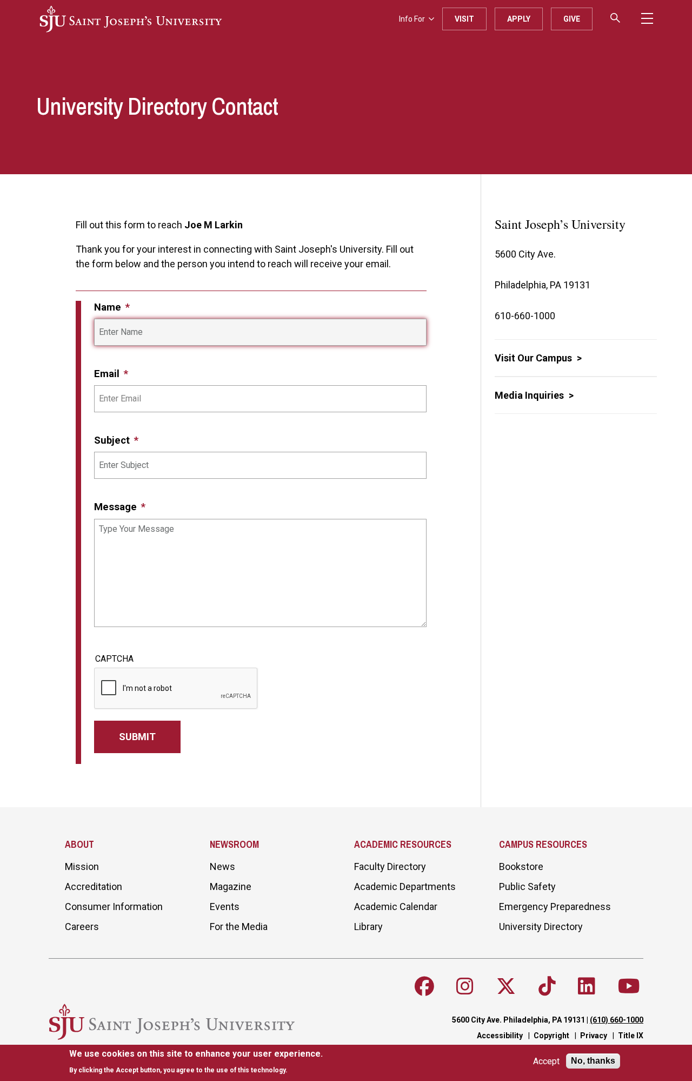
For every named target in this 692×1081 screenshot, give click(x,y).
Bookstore (521, 866)
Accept (546, 1061)
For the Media (239, 926)
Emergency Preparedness (555, 906)
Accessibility (500, 1035)
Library (368, 926)
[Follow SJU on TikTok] (547, 986)
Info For (412, 19)
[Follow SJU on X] (506, 986)
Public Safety (527, 886)
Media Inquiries (530, 395)
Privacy (593, 1035)
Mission (82, 866)
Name (109, 307)
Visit (464, 19)
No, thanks (593, 1060)
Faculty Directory (390, 866)
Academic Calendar (395, 906)
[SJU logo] (130, 19)
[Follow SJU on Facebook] (424, 986)
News (222, 866)
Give (571, 19)
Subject (113, 440)
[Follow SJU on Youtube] (629, 986)
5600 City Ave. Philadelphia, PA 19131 (518, 1020)
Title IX (630, 1035)
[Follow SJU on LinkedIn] (586, 986)
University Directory (541, 926)
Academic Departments (405, 886)
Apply (518, 19)
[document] (196, 1061)
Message (116, 506)
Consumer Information (114, 906)
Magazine (230, 886)
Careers (82, 926)
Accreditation (93, 886)
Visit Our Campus (534, 358)
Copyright (551, 1035)
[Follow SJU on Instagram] (465, 986)
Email (108, 373)
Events (224, 906)
